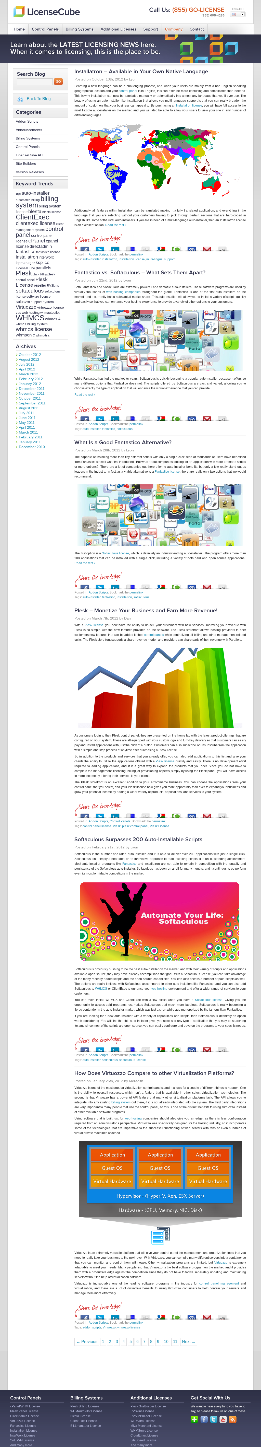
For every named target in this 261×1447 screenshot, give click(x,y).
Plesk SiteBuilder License (148, 1406)
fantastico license (48, 252)
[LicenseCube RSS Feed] (233, 1419)
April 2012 (27, 369)
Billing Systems (28, 138)
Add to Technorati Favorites (176, 247)
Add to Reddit (222, 247)
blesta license (51, 212)
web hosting (31, 312)
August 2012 (29, 359)
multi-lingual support (160, 259)
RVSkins (53, 285)
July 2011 (26, 413)
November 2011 (32, 393)
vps (18, 312)
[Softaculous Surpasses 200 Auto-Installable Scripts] (138, 840)
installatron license (132, 259)
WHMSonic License (144, 1430)
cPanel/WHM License (25, 1406)
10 (166, 1341)
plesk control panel (135, 826)
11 (175, 1341)
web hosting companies (123, 292)
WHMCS (30, 317)
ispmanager (25, 263)
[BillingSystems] (80, 29)
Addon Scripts (27, 121)
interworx (46, 257)
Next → (188, 1341)
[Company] (174, 29)
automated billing (28, 200)
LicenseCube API (29, 155)
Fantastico (129, 864)
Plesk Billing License (84, 1406)
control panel (128, 91)
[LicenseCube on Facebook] (204, 1419)
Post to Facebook (84, 247)
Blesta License (80, 1416)
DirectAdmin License (24, 1416)
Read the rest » (115, 225)
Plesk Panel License (24, 1411)
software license (38, 296)
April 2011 (27, 427)
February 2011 (31, 437)
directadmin (41, 246)
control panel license (97, 826)
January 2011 (30, 442)
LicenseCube (25, 268)
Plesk (24, 273)
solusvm (23, 301)
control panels (154, 635)
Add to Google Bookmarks (161, 247)
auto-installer (35, 193)
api (18, 193)
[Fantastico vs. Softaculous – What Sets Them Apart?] (140, 273)
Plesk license (94, 625)
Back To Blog (39, 99)
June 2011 (27, 418)
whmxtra (42, 335)
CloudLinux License (144, 1435)
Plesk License (32, 282)
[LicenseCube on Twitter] (213, 1419)
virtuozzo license (50, 307)
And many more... (22, 1445)
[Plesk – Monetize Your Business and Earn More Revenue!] (146, 611)
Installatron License (23, 1430)
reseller (40, 285)
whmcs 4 (52, 319)
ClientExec (32, 217)
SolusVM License (22, 1440)
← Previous (86, 1341)
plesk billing (40, 274)
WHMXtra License (142, 1421)
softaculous (30, 291)
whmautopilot (50, 312)
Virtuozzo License (22, 1421)
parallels (43, 267)
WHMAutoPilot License (86, 1411)
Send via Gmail (207, 247)
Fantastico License (23, 1426)
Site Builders (26, 163)
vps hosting (159, 988)
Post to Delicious (130, 247)
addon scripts (92, 1327)
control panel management (219, 1283)
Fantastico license (167, 471)
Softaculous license (115, 553)
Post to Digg (145, 247)
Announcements (29, 130)
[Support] (150, 29)
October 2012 (30, 355)
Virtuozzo (26, 307)
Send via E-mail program (191, 247)
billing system (37, 202)
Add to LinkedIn (115, 247)
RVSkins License (142, 1411)
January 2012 (30, 384)
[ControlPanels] (45, 29)
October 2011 (30, 398)
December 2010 (32, 447)
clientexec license (35, 223)
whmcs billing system (32, 324)
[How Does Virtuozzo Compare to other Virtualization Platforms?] (154, 1074)
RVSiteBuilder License (146, 1416)
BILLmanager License (85, 1426)
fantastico (25, 251)
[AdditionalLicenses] (119, 29)
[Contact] (197, 29)
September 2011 (32, 403)
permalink (136, 254)
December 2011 (32, 389)
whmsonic (25, 334)
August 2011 (29, 408)
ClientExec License (83, 1421)
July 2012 (26, 364)
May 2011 (27, 423)
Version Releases (30, 172)
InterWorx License (22, 1435)
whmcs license (34, 329)
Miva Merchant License (146, 1426)
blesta (35, 211)
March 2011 (28, 432)
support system (42, 302)
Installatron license (189, 105)
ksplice (42, 262)
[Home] (19, 29)
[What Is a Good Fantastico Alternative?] (123, 443)
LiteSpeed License (143, 1440)
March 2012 (28, 374)
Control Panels (28, 147)
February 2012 (31, 379)
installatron (27, 257)
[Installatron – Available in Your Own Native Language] (141, 72)
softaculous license (132, 1060)
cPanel (36, 241)
